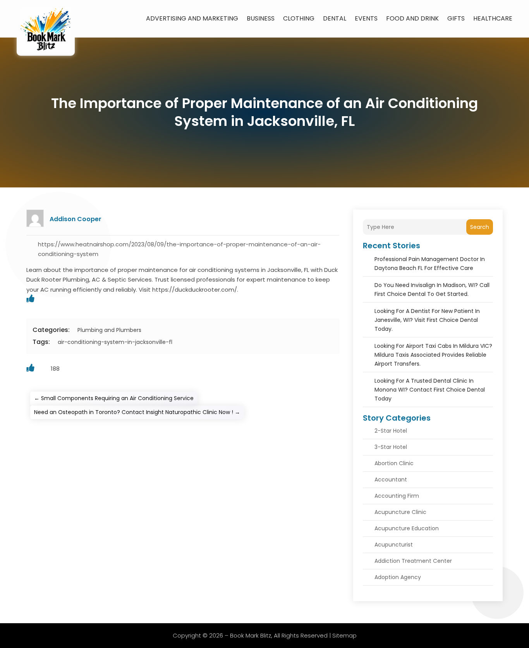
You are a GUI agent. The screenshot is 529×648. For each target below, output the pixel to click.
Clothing (298, 18)
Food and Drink (412, 18)
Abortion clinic (394, 463)
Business (261, 18)
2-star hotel (390, 431)
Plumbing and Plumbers (109, 330)
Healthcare (492, 18)
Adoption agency (397, 577)
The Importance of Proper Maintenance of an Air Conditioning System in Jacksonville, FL (264, 112)
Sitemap (344, 635)
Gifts (456, 18)
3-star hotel (390, 447)
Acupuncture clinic (400, 512)
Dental (334, 18)
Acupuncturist (393, 544)
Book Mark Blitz (250, 635)
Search (479, 227)
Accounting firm (396, 496)
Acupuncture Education (406, 528)
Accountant (390, 479)
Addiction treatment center (413, 561)
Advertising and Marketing (192, 18)
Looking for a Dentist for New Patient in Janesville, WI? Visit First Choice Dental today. (427, 320)
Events (366, 18)
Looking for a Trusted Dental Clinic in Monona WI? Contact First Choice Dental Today (429, 389)
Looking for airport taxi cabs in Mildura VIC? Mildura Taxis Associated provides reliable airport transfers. (433, 355)
